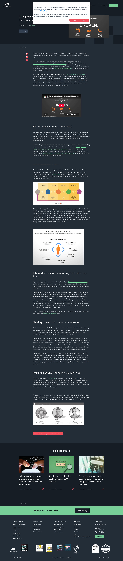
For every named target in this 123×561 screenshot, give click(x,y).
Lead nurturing (36, 529)
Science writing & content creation (18, 528)
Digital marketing (16, 533)
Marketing (23, 31)
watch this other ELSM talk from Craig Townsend (59, 153)
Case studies (77, 532)
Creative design (16, 531)
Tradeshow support (58, 532)
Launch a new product (59, 527)
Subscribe (81, 510)
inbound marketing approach (62, 68)
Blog (75, 534)
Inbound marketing (17, 538)
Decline (83, 20)
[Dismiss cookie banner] (88, 5)
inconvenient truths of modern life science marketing (50, 64)
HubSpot (52, 378)
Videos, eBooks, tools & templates (82, 536)
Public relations (16, 535)
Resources (91, 5)
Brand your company (58, 524)
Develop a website (58, 529)
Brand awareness (37, 524)
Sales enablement (37, 532)
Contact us (113, 5)
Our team (76, 527)
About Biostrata (77, 524)
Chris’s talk (56, 174)
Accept (74, 20)
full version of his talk (50, 313)
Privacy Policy (43, 10)
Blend (109, 557)
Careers (103, 5)
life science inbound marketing (76, 74)
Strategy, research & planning (19, 524)
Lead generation (37, 527)
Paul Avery (33, 25)
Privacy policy (55, 557)
